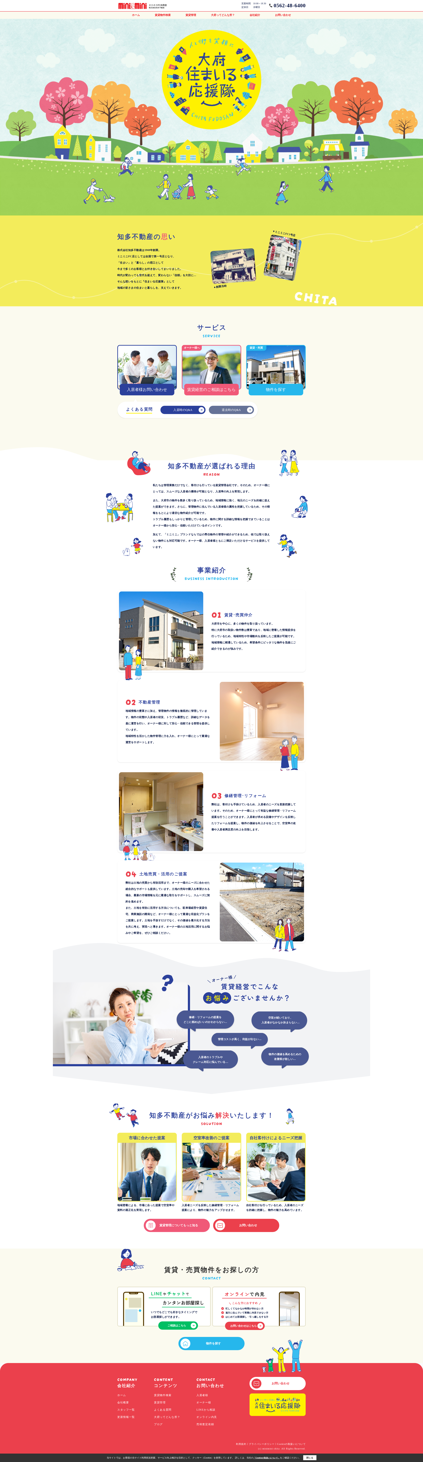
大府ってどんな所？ (223, 15)
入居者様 (202, 1395)
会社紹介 (255, 15)
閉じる (309, 1457)
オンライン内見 (206, 1417)
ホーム (136, 15)
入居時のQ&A (182, 410)
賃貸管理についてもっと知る (178, 1225)
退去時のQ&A (231, 410)
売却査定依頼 (205, 1424)
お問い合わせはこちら (243, 1325)
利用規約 (241, 1444)
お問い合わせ (283, 15)
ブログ (158, 1424)
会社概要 (123, 1402)
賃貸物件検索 (163, 15)
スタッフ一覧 (126, 1409)
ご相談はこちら (177, 1325)
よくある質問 (163, 1409)
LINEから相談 (205, 1409)
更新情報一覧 (126, 1417)
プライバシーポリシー (261, 1444)
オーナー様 (203, 1402)
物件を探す (213, 1343)
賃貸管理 (191, 15)
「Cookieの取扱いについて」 (266, 1458)
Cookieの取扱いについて (291, 1444)
